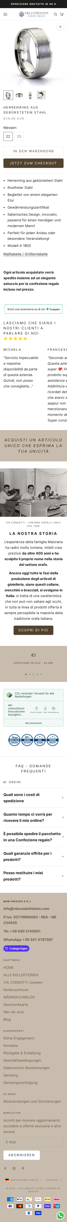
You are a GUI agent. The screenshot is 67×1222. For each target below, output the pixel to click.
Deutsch (52, 1180)
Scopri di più (33, 630)
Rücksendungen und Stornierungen (32, 1101)
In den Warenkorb (33, 151)
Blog (7, 1019)
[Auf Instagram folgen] (14, 1168)
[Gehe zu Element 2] (19, 95)
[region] (33, 660)
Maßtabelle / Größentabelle (25, 254)
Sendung (10, 1075)
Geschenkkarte (15, 1005)
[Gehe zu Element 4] (41, 95)
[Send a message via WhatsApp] (60, 1215)
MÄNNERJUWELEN (19, 997)
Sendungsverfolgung (20, 1083)
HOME (8, 968)
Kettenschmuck (16, 990)
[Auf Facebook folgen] (5, 1168)
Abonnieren (21, 1155)
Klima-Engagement (18, 1038)
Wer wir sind (13, 1012)
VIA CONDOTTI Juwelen (23, 982)
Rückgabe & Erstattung (22, 1053)
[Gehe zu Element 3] (30, 95)
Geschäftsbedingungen (22, 1060)
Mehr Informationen (33, 723)
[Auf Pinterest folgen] (23, 1168)
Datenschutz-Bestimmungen (26, 1068)
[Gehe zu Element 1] (8, 95)
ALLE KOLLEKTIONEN (20, 975)
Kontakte (10, 1046)
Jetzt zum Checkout (33, 163)
